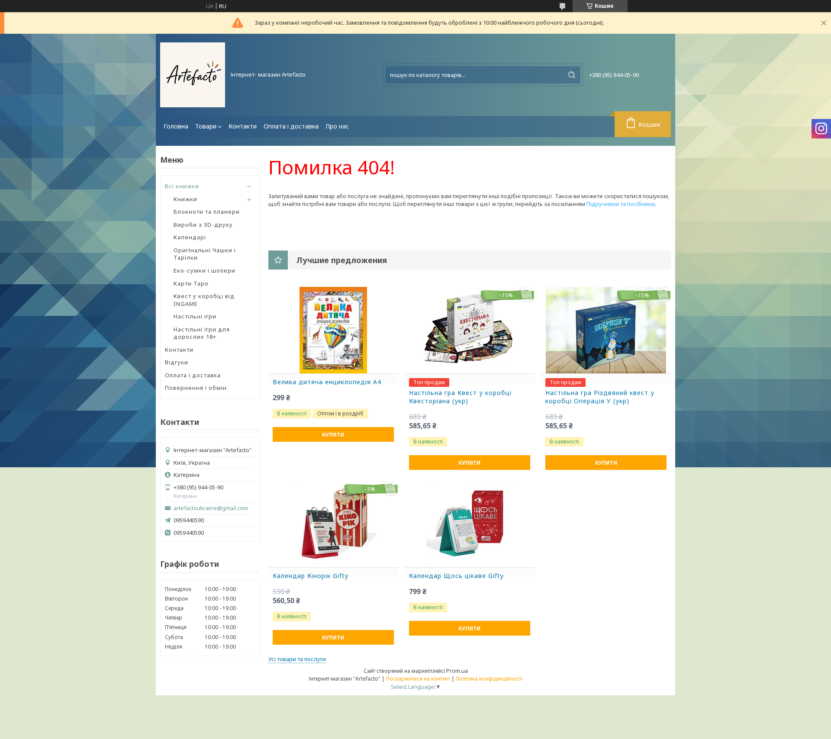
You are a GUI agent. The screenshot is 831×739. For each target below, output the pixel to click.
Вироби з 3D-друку (203, 224)
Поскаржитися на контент (418, 678)
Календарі (190, 237)
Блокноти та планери (207, 211)
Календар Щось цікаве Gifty (456, 576)
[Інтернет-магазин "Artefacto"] (192, 74)
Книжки (185, 199)
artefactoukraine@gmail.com (211, 508)
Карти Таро (191, 283)
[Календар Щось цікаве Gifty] (470, 524)
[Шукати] (571, 75)
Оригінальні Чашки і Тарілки (205, 254)
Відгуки (176, 362)
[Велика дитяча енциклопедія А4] (333, 330)
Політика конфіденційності (489, 678)
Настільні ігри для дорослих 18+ (202, 333)
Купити (333, 434)
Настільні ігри (195, 316)
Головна (176, 126)
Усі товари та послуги (297, 659)
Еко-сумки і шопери (204, 270)
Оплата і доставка (291, 126)
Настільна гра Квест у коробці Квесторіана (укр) (460, 397)
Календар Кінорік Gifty (310, 576)
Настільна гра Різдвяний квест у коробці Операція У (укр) (599, 397)
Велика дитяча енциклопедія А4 (327, 382)
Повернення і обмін (196, 388)
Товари (205, 126)
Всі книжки (182, 186)
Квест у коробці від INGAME (204, 300)
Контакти (243, 126)
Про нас (337, 126)
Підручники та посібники (620, 204)
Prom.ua (457, 671)
